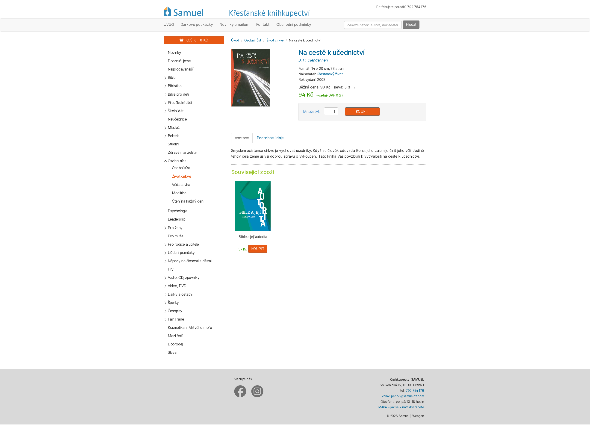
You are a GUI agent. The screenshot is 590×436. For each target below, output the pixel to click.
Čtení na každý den (187, 201)
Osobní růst (177, 161)
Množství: (311, 111)
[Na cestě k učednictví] (250, 77)
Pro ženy (175, 227)
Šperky (173, 302)
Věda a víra (181, 184)
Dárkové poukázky (197, 24)
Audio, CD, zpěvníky (184, 277)
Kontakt (262, 24)
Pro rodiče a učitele (183, 244)
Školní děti (176, 111)
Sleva (172, 352)
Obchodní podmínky (293, 24)
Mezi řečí (175, 335)
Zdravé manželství (182, 152)
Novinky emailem (234, 24)
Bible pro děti (178, 94)
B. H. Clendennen (313, 60)
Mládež (174, 127)
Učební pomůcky (181, 252)
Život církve (181, 176)
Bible (172, 77)
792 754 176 (415, 390)
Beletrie (174, 135)
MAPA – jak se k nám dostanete (401, 407)
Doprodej (175, 344)
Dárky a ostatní (180, 294)
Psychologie (177, 211)
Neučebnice (177, 119)
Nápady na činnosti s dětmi (190, 261)
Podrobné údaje (270, 138)
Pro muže (175, 236)
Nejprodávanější (180, 69)
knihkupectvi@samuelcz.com (403, 396)
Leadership (176, 219)
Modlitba (179, 193)
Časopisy (175, 311)
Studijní (173, 144)
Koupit (362, 111)
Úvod (169, 24)
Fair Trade (176, 319)
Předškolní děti (180, 102)
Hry (171, 269)
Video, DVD (177, 285)
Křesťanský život (330, 74)
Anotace (242, 138)
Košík (195, 40)
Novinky (174, 52)
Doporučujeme (179, 61)
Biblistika (175, 85)
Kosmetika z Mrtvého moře (190, 327)
